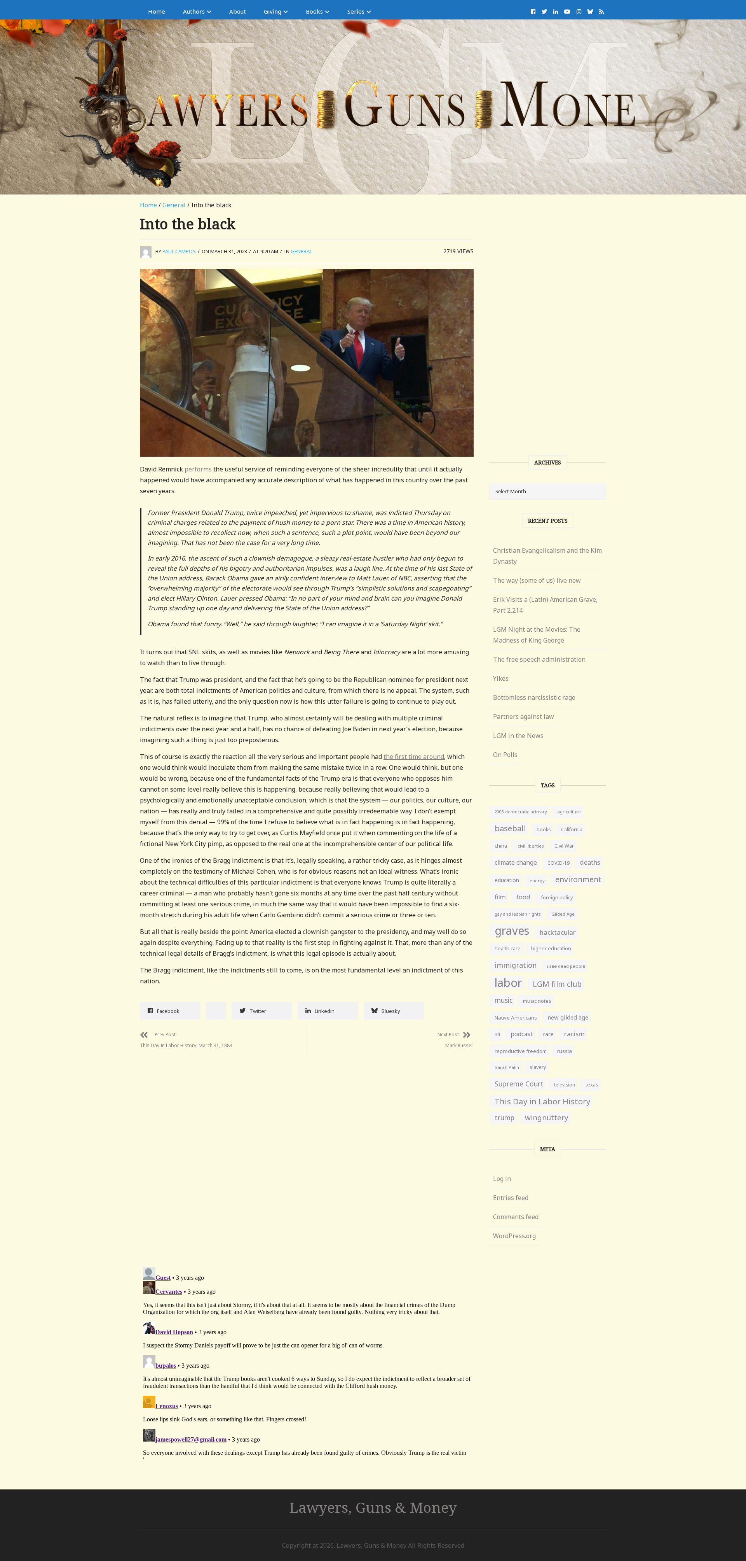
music (503, 1000)
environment (578, 879)
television (564, 1084)
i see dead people (566, 966)
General (174, 205)
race (548, 1034)
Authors (194, 11)
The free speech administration (539, 659)
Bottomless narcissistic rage (534, 697)
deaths (590, 862)
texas (592, 1084)
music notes (537, 1000)
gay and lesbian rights (518, 914)
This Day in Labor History (542, 1101)
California (571, 829)
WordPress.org (514, 1236)
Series (355, 11)
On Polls (505, 754)
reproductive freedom (521, 1051)
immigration (516, 965)
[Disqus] (307, 1152)
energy (537, 880)
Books (314, 11)
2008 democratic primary (521, 812)
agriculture (569, 812)
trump (504, 1117)
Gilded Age (563, 914)
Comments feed (516, 1216)
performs (198, 469)
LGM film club (557, 984)
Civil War (564, 846)
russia (564, 1051)
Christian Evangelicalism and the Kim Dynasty (547, 556)
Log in (502, 1178)
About (237, 11)
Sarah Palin (507, 1067)
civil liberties (531, 846)
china (501, 846)
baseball (510, 828)
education (507, 880)
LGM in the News (518, 735)
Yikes (501, 678)
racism (574, 1033)
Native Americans (516, 1017)
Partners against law (523, 716)
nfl (497, 1034)
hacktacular (558, 932)
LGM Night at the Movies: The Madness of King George (536, 635)
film (500, 896)
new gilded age (567, 1017)
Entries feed (510, 1197)
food (523, 897)
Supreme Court (519, 1083)
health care (508, 948)
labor (508, 982)
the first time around (413, 756)
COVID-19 (558, 863)
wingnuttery (546, 1117)
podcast (522, 1034)
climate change (516, 862)
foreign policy (557, 897)
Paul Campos (179, 251)
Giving (272, 11)
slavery (538, 1067)
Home (156, 11)
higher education (551, 948)
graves (512, 930)
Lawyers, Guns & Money (373, 1507)
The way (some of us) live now (537, 580)
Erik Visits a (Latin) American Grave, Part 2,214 (545, 605)
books (544, 829)
